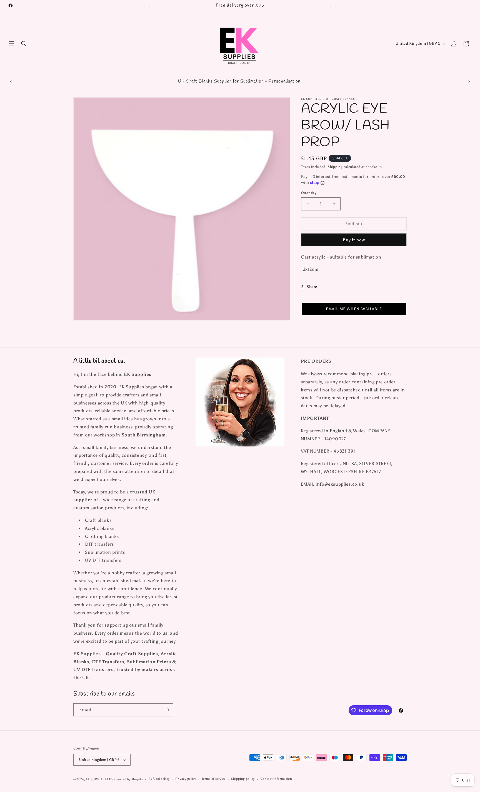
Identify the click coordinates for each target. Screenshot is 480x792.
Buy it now (354, 239)
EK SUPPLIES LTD (100, 779)
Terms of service (213, 779)
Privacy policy (185, 779)
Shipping (335, 167)
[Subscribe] (167, 709)
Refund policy (159, 779)
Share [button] (312, 286)
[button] (12, 44)
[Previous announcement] (149, 5)
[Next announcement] (330, 5)
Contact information (276, 779)
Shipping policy (243, 779)
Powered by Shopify (128, 779)
